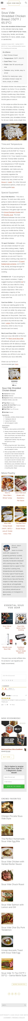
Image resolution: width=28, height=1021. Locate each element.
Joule (10, 182)
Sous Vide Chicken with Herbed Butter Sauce (12, 862)
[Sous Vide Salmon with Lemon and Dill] (14, 896)
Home (3, 8)
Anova (3, 182)
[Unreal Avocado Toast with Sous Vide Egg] (14, 942)
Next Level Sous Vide (16, 338)
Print (15, 385)
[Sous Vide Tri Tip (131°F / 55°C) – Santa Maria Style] (14, 964)
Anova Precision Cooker (12, 212)
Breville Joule (8, 215)
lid (22, 282)
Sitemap (7, 1017)
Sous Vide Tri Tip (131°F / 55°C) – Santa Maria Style (13, 974)
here (12, 187)
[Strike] (8, 680)
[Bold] (3, 680)
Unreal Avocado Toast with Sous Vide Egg (12, 951)
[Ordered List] (10, 680)
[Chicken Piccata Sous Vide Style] (14, 807)
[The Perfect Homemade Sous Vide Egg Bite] (14, 830)
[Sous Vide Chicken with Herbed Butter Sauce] (14, 853)
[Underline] (7, 680)
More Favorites (19, 984)
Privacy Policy (18, 1017)
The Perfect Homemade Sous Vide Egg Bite (12, 840)
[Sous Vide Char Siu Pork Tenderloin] (14, 919)
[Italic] (5, 680)
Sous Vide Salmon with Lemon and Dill (12, 905)
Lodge (8, 323)
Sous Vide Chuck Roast (12, 884)
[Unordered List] (12, 680)
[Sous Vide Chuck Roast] (14, 876)
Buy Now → (7, 757)
